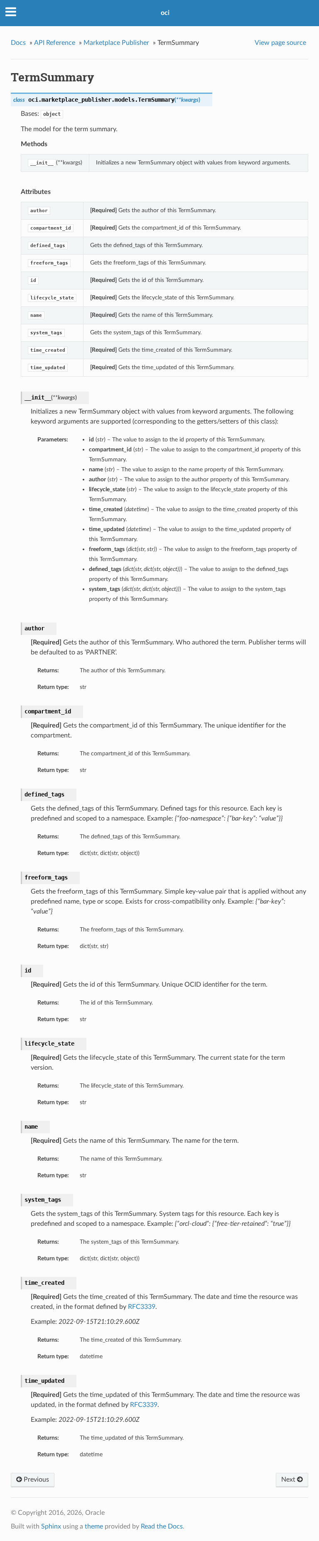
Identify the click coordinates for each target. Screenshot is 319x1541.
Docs (18, 42)
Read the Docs (162, 1526)
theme (94, 1526)
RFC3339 (141, 1306)
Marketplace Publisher (116, 42)
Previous (35, 1479)
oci (165, 13)
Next (289, 1479)
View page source (280, 42)
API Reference (54, 42)
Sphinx (51, 1526)
